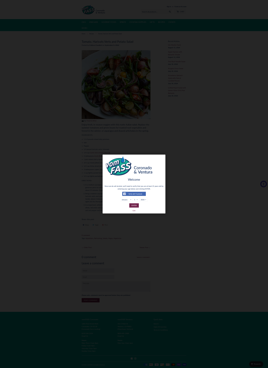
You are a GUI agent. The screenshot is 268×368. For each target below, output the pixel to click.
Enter (134, 205)
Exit (134, 211)
